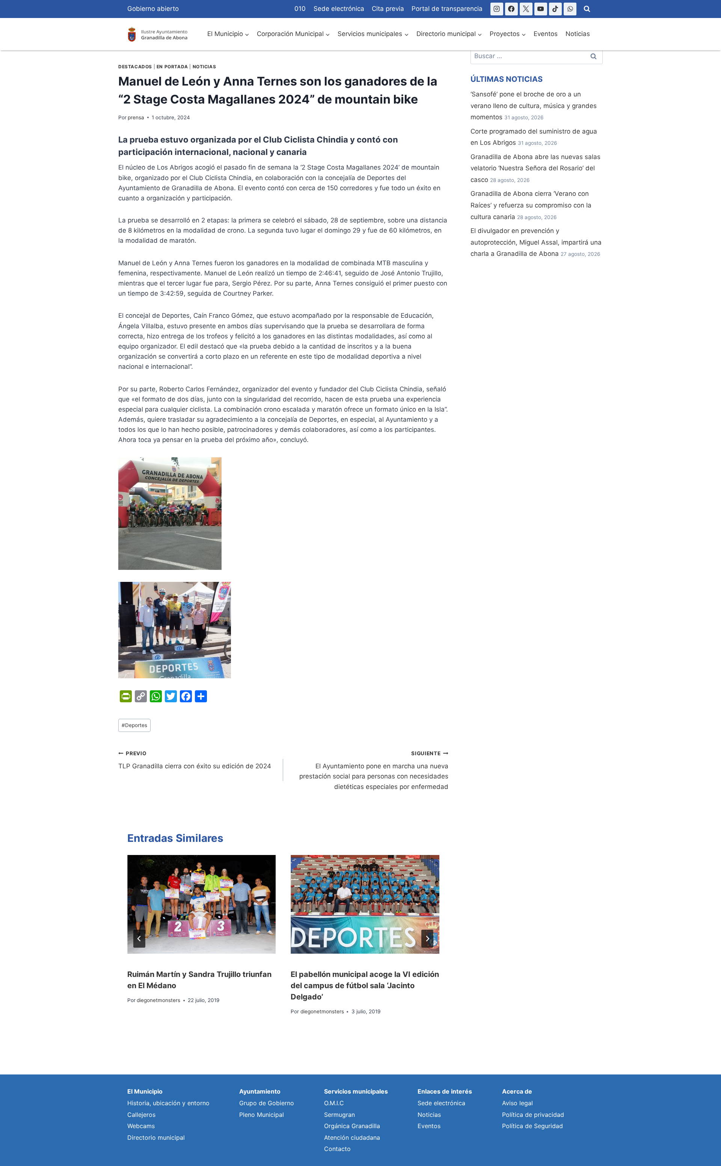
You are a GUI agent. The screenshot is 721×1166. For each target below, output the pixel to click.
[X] (526, 9)
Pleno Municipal (261, 1114)
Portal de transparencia (447, 8)
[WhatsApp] (570, 9)
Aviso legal (517, 1103)
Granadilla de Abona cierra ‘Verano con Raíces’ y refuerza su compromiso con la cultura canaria (531, 205)
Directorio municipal (156, 1137)
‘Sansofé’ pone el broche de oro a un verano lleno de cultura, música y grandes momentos (534, 105)
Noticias (578, 34)
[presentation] (201, 904)
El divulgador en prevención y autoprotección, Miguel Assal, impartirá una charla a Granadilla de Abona (536, 242)
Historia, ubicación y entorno (168, 1103)
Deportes (134, 725)
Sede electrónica (339, 8)
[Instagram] (496, 9)
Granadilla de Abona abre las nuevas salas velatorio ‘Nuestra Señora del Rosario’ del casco (535, 168)
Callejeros (141, 1114)
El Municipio (145, 1091)
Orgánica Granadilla (352, 1126)
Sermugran (339, 1114)
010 (300, 8)
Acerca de (517, 1091)
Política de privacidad (533, 1114)
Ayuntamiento (260, 1091)
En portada (172, 66)
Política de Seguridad (532, 1126)
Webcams (141, 1126)
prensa (136, 117)
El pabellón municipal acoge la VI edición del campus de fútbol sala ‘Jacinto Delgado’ (365, 985)
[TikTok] (555, 9)
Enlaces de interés (445, 1091)
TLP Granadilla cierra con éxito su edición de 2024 (194, 760)
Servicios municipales (356, 1091)
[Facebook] (511, 9)
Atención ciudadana (352, 1137)
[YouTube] (540, 9)
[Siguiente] (427, 939)
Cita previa (388, 8)
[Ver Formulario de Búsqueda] (587, 9)
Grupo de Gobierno (266, 1103)
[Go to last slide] (139, 939)
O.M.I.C (334, 1103)
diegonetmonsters (158, 1000)
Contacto (337, 1148)
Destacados (135, 66)
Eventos (546, 34)
